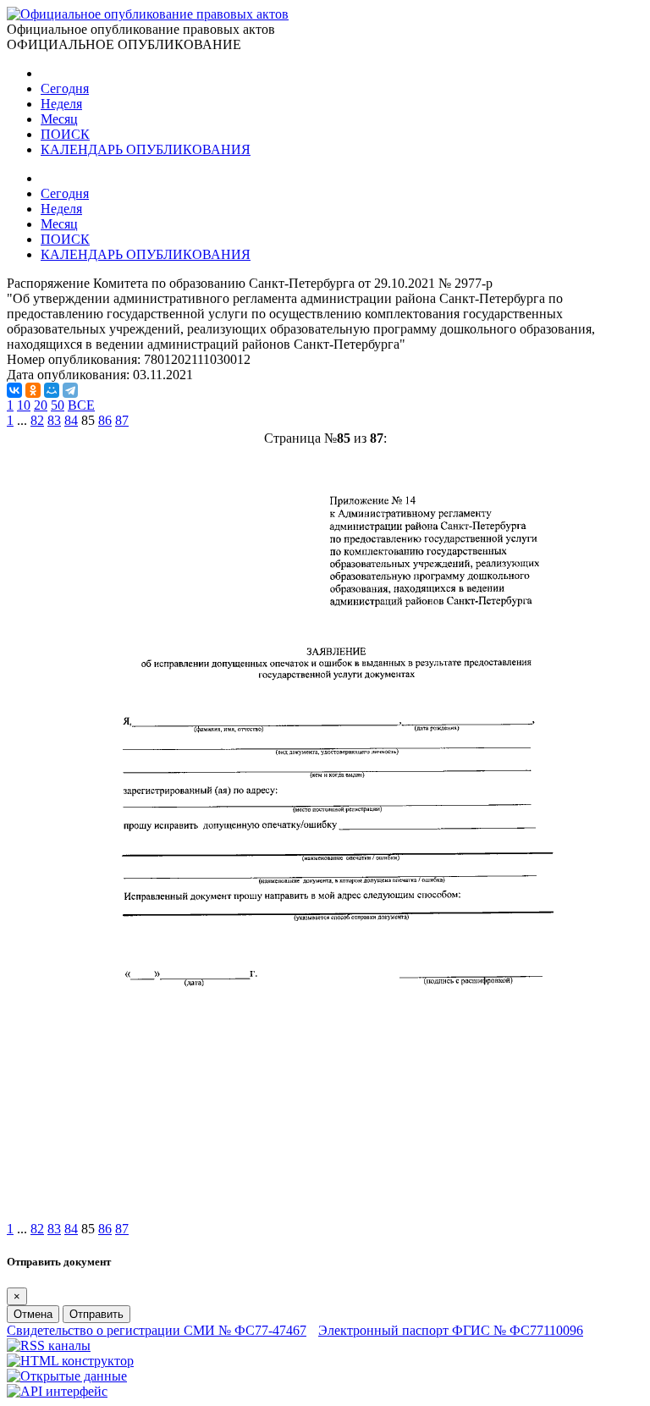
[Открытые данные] (67, 1376)
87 (122, 420)
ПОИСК (65, 134)
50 (57, 405)
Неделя (61, 103)
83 (54, 420)
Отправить (96, 1314)
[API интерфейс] (57, 1391)
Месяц (59, 119)
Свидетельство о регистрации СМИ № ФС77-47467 (156, 1330)
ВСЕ (81, 405)
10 (23, 405)
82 (37, 420)
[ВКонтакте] (14, 390)
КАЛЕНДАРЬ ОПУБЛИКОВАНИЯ (146, 149)
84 (71, 420)
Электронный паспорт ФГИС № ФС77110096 (450, 1330)
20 (40, 405)
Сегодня (65, 88)
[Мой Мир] (51, 390)
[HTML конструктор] (70, 1361)
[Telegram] (70, 390)
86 (105, 420)
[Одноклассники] (33, 390)
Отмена (33, 1314)
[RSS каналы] (49, 1345)
